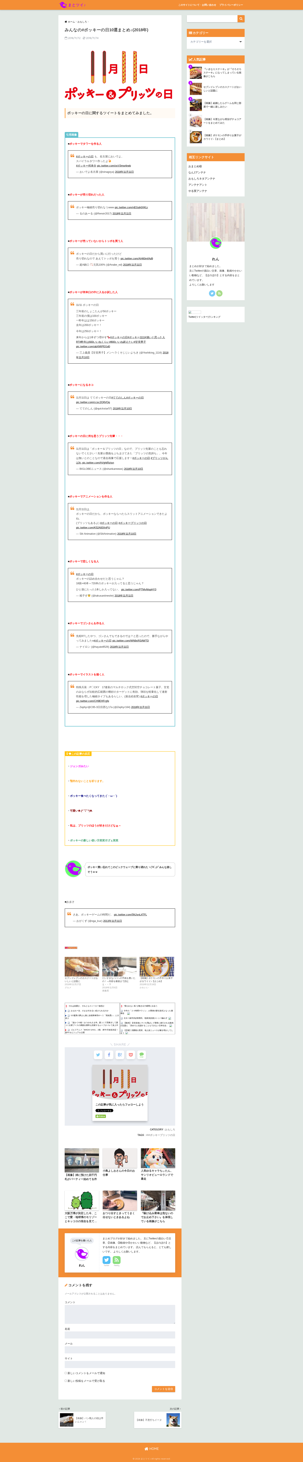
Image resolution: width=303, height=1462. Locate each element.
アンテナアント (197, 184)
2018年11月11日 (124, 171)
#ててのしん (118, 397)
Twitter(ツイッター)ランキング (204, 316)
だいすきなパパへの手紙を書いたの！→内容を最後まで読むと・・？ (118, 981)
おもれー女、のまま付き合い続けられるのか (90, 1010)
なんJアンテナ (197, 172)
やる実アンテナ (197, 190)
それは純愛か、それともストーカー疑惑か (86, 1006)
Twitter (106, 1265)
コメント (70, 1302)
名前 (67, 1328)
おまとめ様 (195, 166)
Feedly (116, 1265)
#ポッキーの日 (85, 156)
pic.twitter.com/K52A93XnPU (93, 527)
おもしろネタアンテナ (201, 178)
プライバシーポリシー (231, 4)
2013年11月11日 (112, 920)
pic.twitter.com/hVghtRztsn (98, 462)
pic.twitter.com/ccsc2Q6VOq (93, 402)
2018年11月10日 (122, 408)
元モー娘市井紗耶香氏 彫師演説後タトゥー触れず (145, 1018)
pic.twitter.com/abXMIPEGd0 (93, 346)
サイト (69, 1358)
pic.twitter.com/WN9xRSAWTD (130, 640)
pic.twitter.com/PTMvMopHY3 (138, 589)
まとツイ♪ (77, 5)
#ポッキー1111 (136, 337)
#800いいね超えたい (121, 341)
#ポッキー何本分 (86, 165)
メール (69, 1343)
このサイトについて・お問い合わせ (197, 4)
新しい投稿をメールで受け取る (86, 1380)
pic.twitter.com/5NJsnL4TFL (130, 914)
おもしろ (170, 1129)
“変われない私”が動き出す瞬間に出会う (140, 1006)
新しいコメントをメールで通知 (86, 1373)
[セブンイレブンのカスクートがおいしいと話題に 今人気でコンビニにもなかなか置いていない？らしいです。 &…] (82, 966)
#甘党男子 (140, 341)
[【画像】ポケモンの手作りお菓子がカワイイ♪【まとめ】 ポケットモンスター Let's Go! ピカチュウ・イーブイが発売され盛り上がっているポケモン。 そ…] (157, 966)
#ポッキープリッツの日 (133, 523)
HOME (153, 1449)
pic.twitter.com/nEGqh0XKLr (131, 207)
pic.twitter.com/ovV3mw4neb (114, 165)
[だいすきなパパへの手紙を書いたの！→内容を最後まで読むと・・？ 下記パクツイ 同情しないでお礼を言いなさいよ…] (119, 966)
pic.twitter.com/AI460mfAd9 (137, 258)
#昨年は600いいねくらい (94, 341)
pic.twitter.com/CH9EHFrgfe (92, 700)
